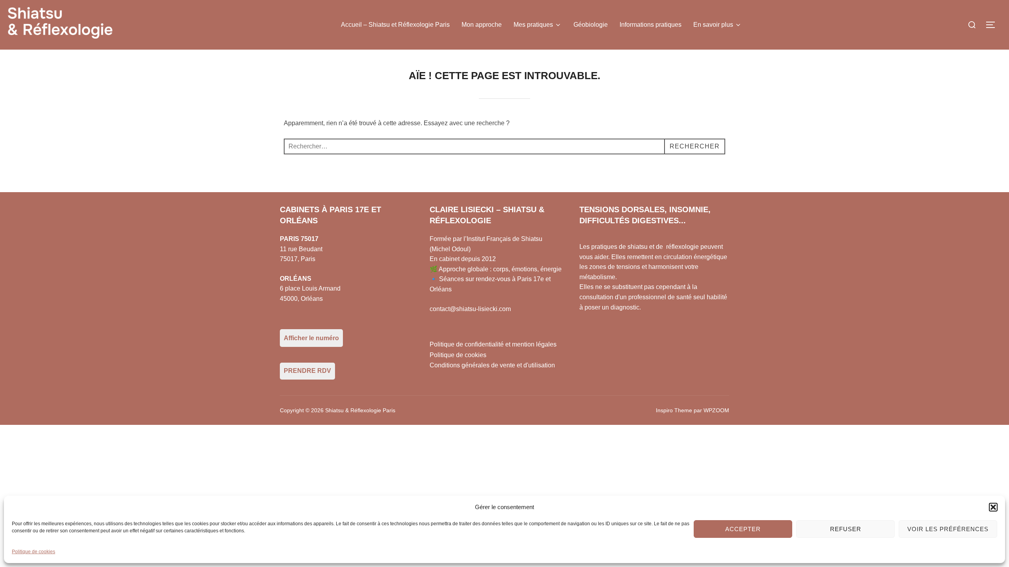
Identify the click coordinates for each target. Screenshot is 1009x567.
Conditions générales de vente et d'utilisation (492, 365)
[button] (993, 507)
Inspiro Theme (674, 410)
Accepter (743, 529)
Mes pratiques (533, 24)
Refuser (845, 529)
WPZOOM (716, 410)
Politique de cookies (33, 551)
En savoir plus (713, 24)
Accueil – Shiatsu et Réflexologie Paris (395, 24)
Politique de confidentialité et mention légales (493, 344)
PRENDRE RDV (307, 370)
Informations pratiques (650, 24)
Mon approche (482, 24)
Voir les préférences (948, 529)
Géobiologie (590, 24)
